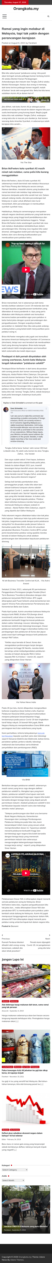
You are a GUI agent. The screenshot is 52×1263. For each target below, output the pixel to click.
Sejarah (8, 1223)
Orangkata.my (26, 8)
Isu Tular (26, 1067)
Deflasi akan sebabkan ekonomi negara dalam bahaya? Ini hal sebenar (22, 1134)
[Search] (48, 16)
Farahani (33, 43)
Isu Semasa (15, 1130)
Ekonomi (14, 926)
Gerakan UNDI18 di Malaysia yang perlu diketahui (26, 1226)
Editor (4, 1139)
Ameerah (5, 1011)
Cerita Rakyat (8, 1067)
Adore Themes (17, 1260)
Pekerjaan (35, 1067)
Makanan (14, 1001)
